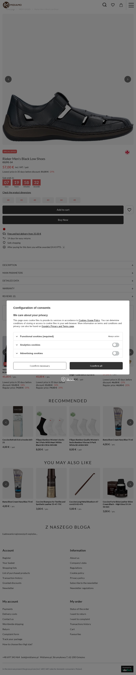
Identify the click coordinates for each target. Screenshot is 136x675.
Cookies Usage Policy (89, 320)
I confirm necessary (40, 365)
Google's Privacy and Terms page (58, 326)
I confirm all (96, 365)
